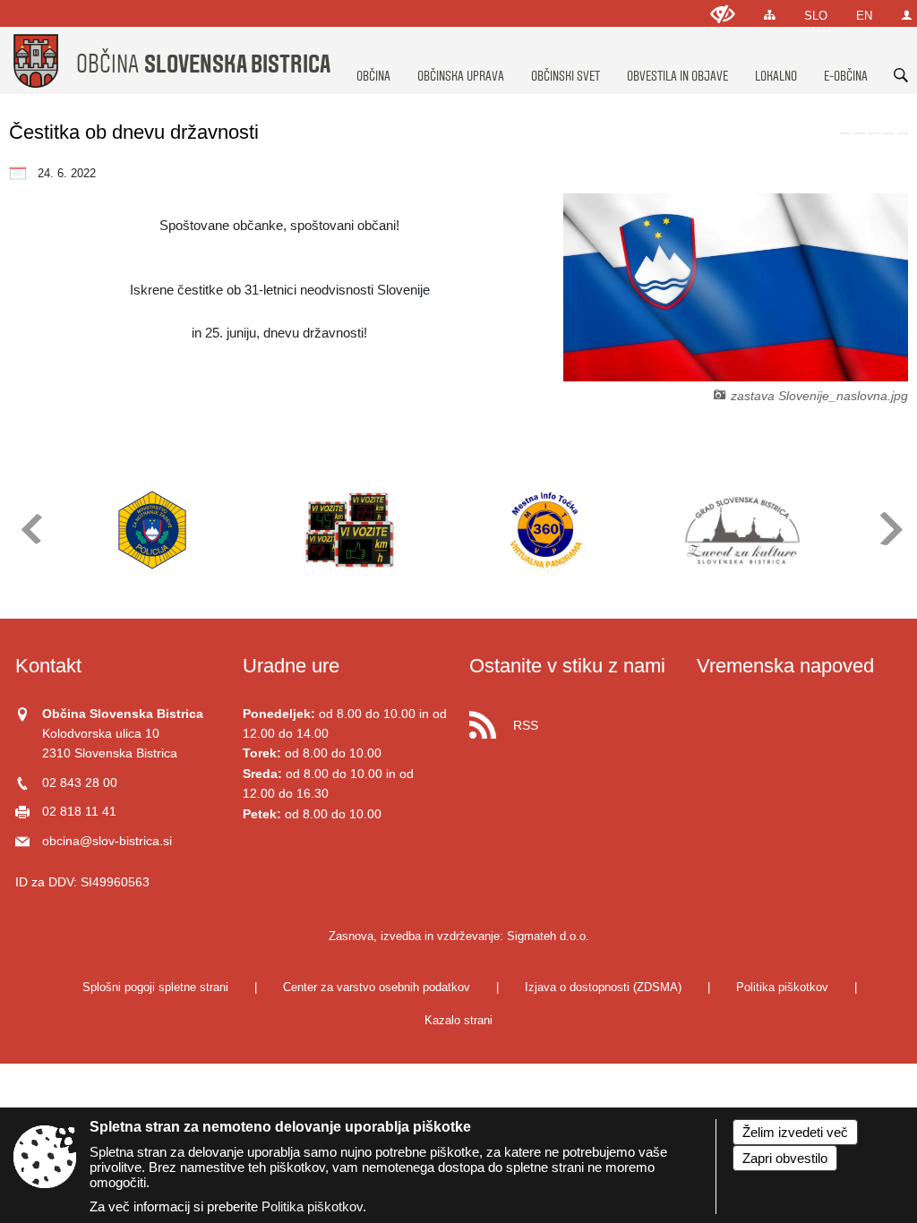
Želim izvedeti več (795, 1132)
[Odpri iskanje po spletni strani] (901, 75)
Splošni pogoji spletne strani (155, 987)
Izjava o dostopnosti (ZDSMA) (603, 987)
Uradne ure (291, 665)
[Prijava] (907, 15)
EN (864, 15)
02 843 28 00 (79, 783)
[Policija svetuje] (152, 530)
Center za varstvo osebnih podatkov (376, 987)
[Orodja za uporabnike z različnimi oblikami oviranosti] (722, 13)
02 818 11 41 (79, 811)
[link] (845, 133)
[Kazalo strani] (770, 15)
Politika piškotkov (782, 987)
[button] (30, 528)
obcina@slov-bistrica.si (107, 841)
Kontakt (48, 665)
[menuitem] (373, 59)
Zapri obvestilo (784, 1158)
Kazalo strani (458, 1020)
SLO (815, 15)
